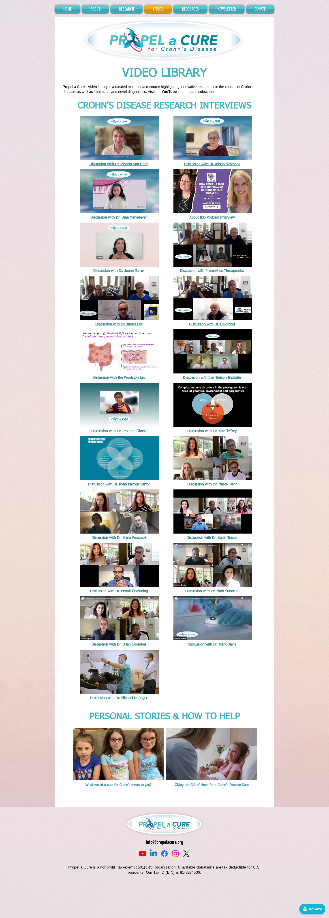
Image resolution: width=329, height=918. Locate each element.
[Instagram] (175, 853)
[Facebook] (164, 853)
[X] (186, 853)
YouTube (169, 92)
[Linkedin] (153, 853)
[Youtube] (142, 853)
